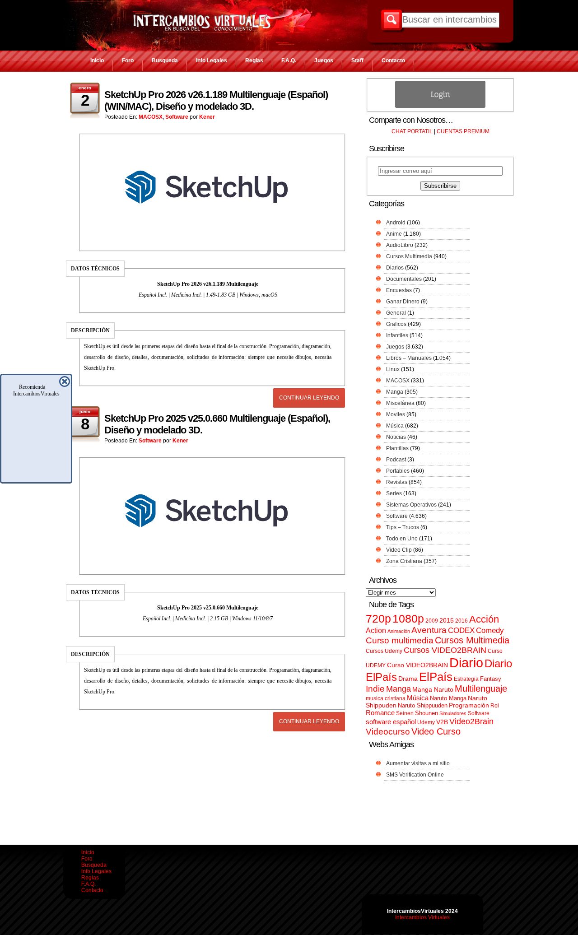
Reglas (254, 60)
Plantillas (397, 448)
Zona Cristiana (404, 561)
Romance (380, 712)
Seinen (405, 713)
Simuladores (452, 713)
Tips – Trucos (402, 527)
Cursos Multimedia (409, 256)
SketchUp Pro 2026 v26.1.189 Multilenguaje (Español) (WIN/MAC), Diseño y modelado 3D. (216, 100)
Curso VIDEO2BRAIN (417, 665)
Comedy (490, 630)
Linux (393, 369)
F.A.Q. (288, 60)
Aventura (429, 630)
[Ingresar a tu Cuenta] (440, 106)
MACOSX (151, 117)
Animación (398, 631)
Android (396, 222)
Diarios (395, 268)
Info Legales (211, 60)
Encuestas (399, 290)
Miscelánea (400, 403)
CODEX (461, 630)
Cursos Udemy (384, 651)
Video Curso (436, 731)
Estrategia (466, 679)
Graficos (396, 324)
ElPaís (435, 676)
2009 (431, 621)
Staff (357, 60)
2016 (461, 621)
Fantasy (490, 678)
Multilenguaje (481, 688)
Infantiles (397, 335)
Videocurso (388, 731)
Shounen (426, 713)
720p (378, 619)
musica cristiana (386, 698)
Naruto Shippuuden (422, 705)
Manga (394, 392)
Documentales (404, 279)
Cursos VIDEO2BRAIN (445, 650)
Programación (469, 705)
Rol (494, 705)
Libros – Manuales (409, 358)
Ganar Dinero (403, 301)
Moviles (395, 414)
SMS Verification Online (415, 775)
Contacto (393, 60)
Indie (375, 688)
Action (376, 630)
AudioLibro (399, 245)
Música (395, 426)
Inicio (97, 60)
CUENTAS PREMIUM (463, 131)
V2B (442, 722)
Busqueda (165, 60)
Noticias (396, 437)
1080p (408, 619)
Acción (484, 619)
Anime (394, 234)
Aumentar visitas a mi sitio (418, 763)
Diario (466, 662)
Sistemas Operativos (411, 505)
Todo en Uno (402, 538)
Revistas (396, 482)
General (396, 313)
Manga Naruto (432, 689)
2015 (446, 620)
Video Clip (399, 550)
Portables (398, 471)
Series (394, 493)
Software (176, 117)
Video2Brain (471, 721)
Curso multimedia (400, 640)
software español (391, 722)
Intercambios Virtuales (422, 917)
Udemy (426, 722)
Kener (207, 117)
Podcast (396, 459)
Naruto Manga (448, 698)
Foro (128, 60)
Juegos (323, 60)
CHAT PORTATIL (412, 131)
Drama (408, 678)
